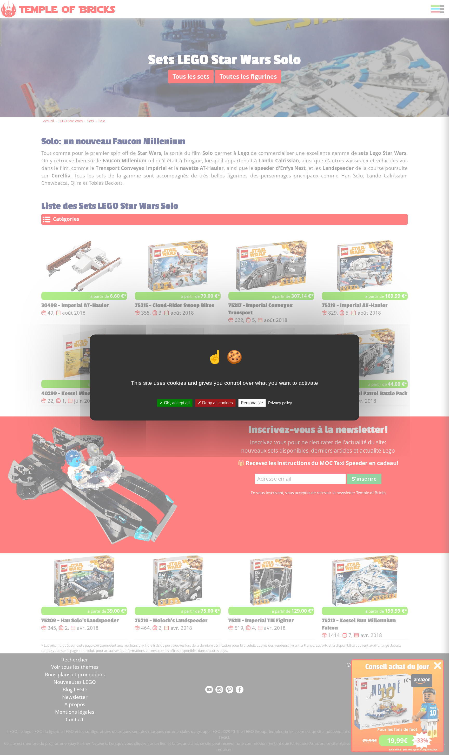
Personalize (252, 403)
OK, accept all (176, 403)
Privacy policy (280, 403)
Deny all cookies (217, 403)
